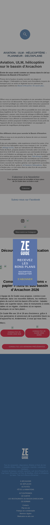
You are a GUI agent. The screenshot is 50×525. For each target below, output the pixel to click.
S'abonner (25, 279)
